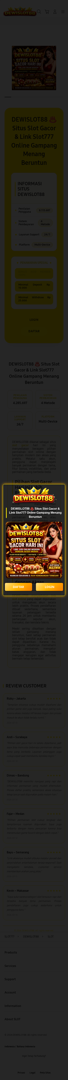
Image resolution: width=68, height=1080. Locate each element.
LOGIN (49, 587)
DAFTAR (18, 587)
